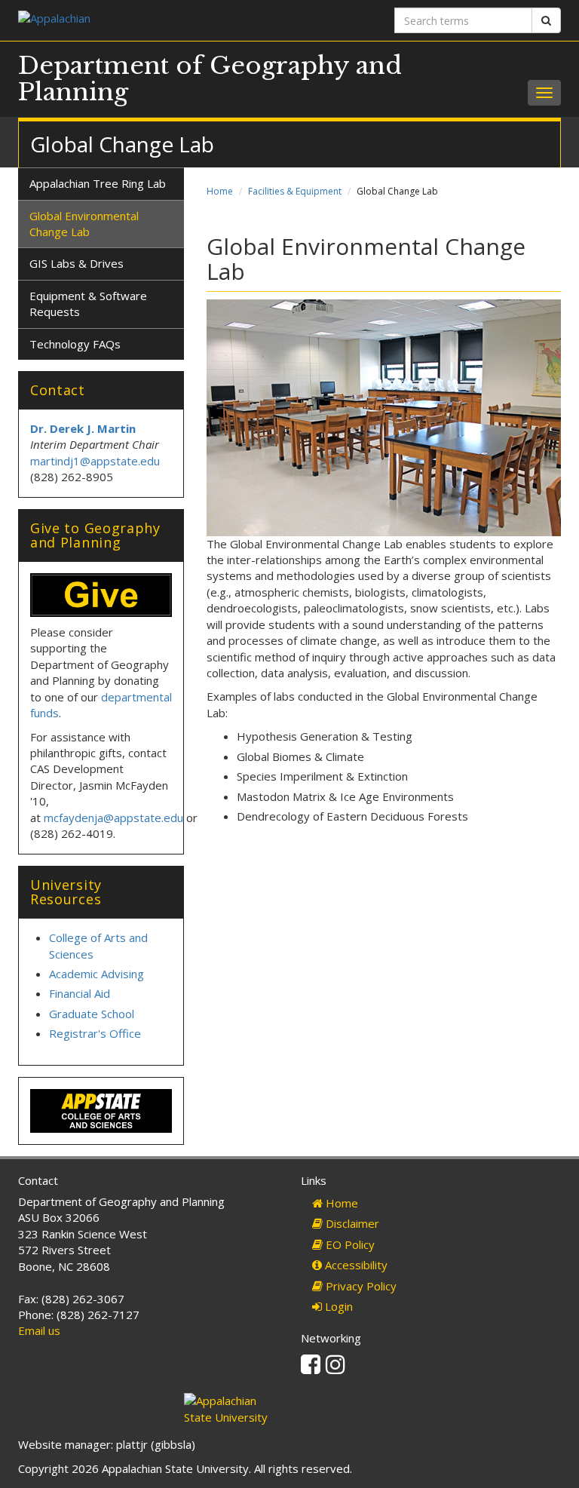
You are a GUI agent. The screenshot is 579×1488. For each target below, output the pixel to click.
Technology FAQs (75, 343)
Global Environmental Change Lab (84, 223)
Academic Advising (96, 973)
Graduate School (91, 1013)
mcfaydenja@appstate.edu (113, 817)
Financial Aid (79, 993)
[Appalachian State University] (148, 20)
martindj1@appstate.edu (95, 460)
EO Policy (349, 1244)
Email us (39, 1330)
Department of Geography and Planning (210, 79)
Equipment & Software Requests (88, 303)
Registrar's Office (95, 1033)
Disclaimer (351, 1223)
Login (337, 1306)
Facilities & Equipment (295, 191)
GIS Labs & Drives (76, 263)
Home (220, 191)
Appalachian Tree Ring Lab (97, 183)
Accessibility (355, 1264)
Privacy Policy (360, 1285)
